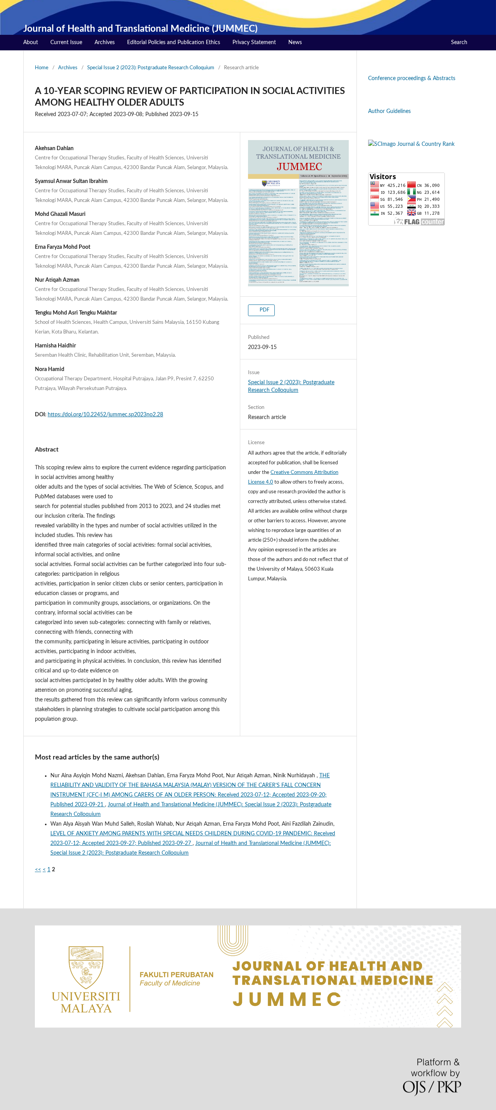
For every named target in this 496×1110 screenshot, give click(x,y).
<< (38, 869)
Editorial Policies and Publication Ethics (173, 42)
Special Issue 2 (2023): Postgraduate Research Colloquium (150, 67)
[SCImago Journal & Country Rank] (411, 144)
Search (459, 42)
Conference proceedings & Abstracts (411, 78)
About (30, 42)
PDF (263, 310)
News (295, 42)
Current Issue (66, 42)
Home (41, 67)
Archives (105, 42)
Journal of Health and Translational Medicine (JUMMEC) (140, 29)
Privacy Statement (254, 42)
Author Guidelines (389, 111)
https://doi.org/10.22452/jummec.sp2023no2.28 (105, 414)
